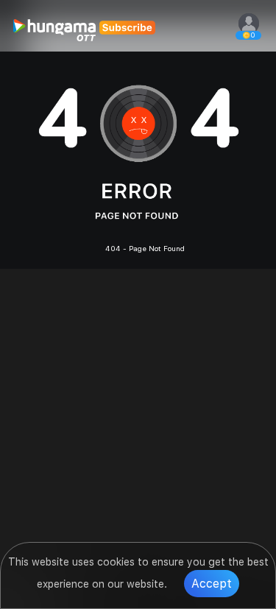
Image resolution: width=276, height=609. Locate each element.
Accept (211, 584)
